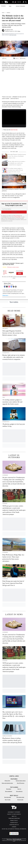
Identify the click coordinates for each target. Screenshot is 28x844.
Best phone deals (7, 797)
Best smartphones (8, 791)
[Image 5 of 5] (23, 181)
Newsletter (23, 58)
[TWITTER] (7, 287)
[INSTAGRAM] (9, 287)
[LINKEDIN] (12, 287)
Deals (10, 6)
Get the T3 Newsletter (20, 6)
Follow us (16, 58)
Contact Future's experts (14, 814)
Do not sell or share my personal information (14, 828)
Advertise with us (14, 824)
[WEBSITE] (14, 287)
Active (3, 12)
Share (5, 58)
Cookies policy (14, 822)
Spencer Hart (10, 29)
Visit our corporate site (17, 839)
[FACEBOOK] (5, 287)
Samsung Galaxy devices (21, 780)
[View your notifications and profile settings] (13, 2)
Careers (14, 826)
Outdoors (8, 12)
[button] (14, 272)
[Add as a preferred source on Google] (14, 833)
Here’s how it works (12, 34)
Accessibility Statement (14, 812)
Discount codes (20, 799)
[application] (14, 117)
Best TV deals (7, 799)
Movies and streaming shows (7, 783)
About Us (14, 816)
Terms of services (16, 215)
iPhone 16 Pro (7, 780)
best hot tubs (14, 129)
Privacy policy (14, 820)
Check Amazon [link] (19, 273)
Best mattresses (19, 791)
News (19, 31)
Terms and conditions (14, 818)
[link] (5, 272)
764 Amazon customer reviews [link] (13, 267)
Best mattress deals (20, 797)
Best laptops (8, 788)
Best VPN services (20, 783)
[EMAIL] (16, 287)
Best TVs (19, 788)
